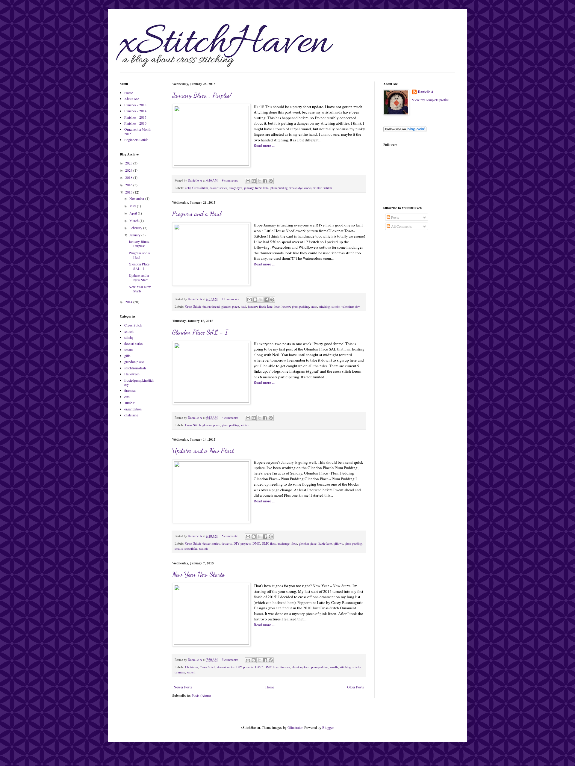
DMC (256, 543)
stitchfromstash (135, 367)
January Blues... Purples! (201, 95)
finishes (285, 667)
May (133, 205)
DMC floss (269, 543)
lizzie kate (262, 188)
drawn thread (211, 306)
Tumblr (129, 402)
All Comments (401, 226)
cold (187, 188)
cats (127, 396)
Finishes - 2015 (135, 117)
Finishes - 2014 (135, 110)
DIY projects (242, 543)
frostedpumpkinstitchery (139, 382)
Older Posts (355, 687)
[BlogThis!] (254, 181)
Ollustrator (295, 727)
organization (133, 409)
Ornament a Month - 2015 (138, 131)
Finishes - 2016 (135, 123)
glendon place (230, 306)
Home (269, 687)
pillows (338, 543)
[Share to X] (259, 181)
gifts (127, 355)
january (248, 188)
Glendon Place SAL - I (200, 332)
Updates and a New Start (203, 450)
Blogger (327, 727)
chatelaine (131, 415)
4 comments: (230, 418)
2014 (129, 301)
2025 (129, 163)
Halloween (132, 373)
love (277, 306)
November (137, 198)
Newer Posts (183, 687)
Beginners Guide (136, 139)
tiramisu (180, 672)
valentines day (350, 306)
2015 (129, 192)
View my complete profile (430, 99)
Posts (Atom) (201, 695)
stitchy (336, 306)
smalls (179, 548)
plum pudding (279, 188)
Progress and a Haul (196, 213)
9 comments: (230, 180)
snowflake (190, 548)
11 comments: (231, 299)
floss (294, 543)
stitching (324, 306)
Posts (394, 217)
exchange (284, 543)
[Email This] (248, 181)
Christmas (191, 667)
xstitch (327, 188)
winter (317, 188)
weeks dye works (300, 188)
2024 (129, 170)
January (135, 234)
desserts (227, 543)
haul (243, 306)
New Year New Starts (198, 574)
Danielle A (426, 92)
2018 (129, 177)
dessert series (218, 188)
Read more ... (264, 145)
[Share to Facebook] (265, 181)
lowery (286, 306)
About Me (131, 98)
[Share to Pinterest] (271, 181)
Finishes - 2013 (135, 104)
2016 (129, 184)
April (133, 213)
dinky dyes (235, 188)
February (136, 227)
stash (314, 306)
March (134, 220)
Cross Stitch (200, 188)
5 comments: (230, 536)
